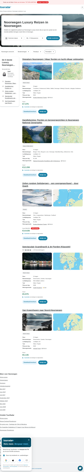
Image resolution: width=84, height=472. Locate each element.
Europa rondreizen (7, 11)
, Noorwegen (48, 278)
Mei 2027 (2, 389)
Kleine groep (3, 377)
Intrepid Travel (37, 348)
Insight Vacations (37, 287)
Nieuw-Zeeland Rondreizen (8, 421)
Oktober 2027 (4, 401)
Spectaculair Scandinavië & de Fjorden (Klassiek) (10, 97)
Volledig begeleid (5, 386)
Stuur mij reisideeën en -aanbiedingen (17, 455)
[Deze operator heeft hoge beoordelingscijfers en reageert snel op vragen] (45, 287)
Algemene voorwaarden (35, 468)
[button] (53, 107)
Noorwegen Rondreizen (7, 430)
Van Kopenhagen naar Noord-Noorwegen (10, 102)
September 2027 (5, 398)
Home (1, 11)
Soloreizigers (4, 380)
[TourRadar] (5, 7)
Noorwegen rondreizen (18, 11)
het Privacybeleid (14, 466)
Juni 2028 (3, 407)
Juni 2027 (3, 392)
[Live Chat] (80, 468)
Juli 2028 (2, 410)
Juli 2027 (2, 395)
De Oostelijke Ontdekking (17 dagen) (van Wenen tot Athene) (17, 427)
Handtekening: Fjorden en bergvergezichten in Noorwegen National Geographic (11, 87)
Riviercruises (4, 418)
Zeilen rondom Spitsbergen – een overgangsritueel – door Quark (10, 92)
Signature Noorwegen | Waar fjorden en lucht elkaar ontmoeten (10, 82)
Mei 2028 (2, 404)
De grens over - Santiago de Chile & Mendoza (13, 424)
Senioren (2, 383)
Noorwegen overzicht (7, 51)
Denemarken (36, 278)
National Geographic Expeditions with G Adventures (46, 161)
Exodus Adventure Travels (40, 97)
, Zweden (42, 278)
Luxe (25, 11)
